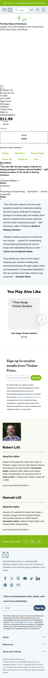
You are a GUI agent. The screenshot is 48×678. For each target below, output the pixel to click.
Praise (3, 197)
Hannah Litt (8, 92)
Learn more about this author (16, 485)
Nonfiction (5, 185)
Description (5, 163)
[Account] (37, 10)
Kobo (36, 159)
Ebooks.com (23, 159)
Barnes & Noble (37, 153)
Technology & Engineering (12, 191)
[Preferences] (32, 10)
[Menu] (4, 9)
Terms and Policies (12, 651)
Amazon (5, 153)
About (6, 637)
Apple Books (20, 153)
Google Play (7, 159)
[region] (24, 319)
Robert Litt (8, 90)
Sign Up (36, 377)
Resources (8, 644)
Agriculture (32, 191)
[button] (30, 18)
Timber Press (6, 109)
